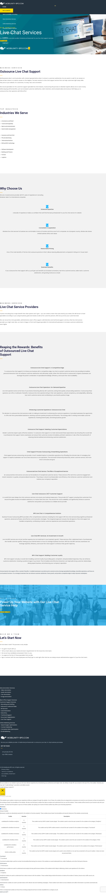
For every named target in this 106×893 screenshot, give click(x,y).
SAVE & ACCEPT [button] (4, 892)
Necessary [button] (2, 806)
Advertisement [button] (3, 877)
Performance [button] (3, 863)
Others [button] (1, 884)
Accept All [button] (10, 787)
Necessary (4, 809)
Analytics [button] (2, 870)
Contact (5, 43)
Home (4, 7)
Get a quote (6, 10)
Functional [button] (2, 856)
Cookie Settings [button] (4, 787)
